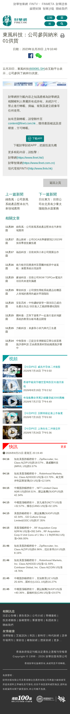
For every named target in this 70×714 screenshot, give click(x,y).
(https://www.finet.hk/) (30, 157)
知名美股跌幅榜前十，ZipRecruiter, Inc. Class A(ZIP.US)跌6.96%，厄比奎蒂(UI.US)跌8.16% (39, 549)
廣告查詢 (24, 615)
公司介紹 (37, 615)
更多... (58, 640)
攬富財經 (45, 640)
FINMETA (48, 4)
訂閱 (49, 17)
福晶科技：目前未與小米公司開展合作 (37, 252)
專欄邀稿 (51, 615)
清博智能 (8, 635)
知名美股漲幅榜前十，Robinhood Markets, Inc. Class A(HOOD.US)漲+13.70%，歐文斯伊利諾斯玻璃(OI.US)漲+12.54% (39, 477)
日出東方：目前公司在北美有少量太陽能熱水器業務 (50, 204)
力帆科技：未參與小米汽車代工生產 (36, 328)
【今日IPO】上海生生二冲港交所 (41, 428)
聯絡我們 (61, 8)
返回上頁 (55, 182)
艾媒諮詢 (21, 635)
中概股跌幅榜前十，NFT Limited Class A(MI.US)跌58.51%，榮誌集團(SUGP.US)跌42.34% (38, 492)
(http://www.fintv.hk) (40, 168)
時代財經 (53, 635)
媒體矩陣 (35, 8)
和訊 (32, 635)
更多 (63, 446)
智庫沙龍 (48, 8)
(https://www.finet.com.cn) (38, 162)
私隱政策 (51, 620)
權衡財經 (32, 640)
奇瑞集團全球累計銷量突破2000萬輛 (43, 397)
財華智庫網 (20, 4)
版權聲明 (24, 620)
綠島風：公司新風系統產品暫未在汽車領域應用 (16, 204)
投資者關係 (9, 620)
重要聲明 (37, 620)
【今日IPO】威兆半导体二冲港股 (41, 366)
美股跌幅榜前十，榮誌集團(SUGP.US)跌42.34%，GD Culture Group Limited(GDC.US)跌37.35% (36, 517)
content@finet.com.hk (22, 123)
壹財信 (20, 640)
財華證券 (61, 4)
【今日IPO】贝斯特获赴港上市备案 (43, 413)
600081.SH (37, 68)
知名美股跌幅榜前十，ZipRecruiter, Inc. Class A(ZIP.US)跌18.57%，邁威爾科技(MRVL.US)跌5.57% (36, 463)
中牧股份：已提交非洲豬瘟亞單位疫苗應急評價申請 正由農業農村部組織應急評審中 (39, 344)
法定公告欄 (9, 615)
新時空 (42, 635)
